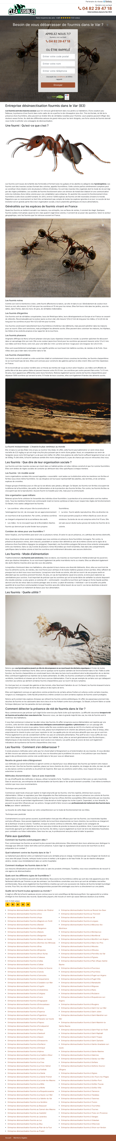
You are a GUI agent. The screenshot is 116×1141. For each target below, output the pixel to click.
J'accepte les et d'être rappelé (59, 78)
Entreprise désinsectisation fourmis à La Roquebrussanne (31, 1091)
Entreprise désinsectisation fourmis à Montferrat (80, 935)
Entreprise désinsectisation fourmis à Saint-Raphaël (82, 1033)
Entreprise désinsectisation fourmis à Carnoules (27, 975)
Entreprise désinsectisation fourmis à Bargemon (27, 928)
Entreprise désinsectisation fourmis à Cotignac (26, 993)
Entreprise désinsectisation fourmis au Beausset (27, 1106)
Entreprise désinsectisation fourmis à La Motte (26, 1088)
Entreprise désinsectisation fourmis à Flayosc (26, 1022)
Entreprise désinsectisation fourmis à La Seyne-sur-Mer (30, 1095)
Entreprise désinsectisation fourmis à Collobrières (28, 990)
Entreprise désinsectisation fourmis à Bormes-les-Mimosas (31, 943)
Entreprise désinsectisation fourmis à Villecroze (80, 1124)
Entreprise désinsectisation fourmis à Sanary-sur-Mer (82, 1059)
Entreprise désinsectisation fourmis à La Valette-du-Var (30, 1098)
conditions (61, 77)
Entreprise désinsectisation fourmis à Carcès (26, 972)
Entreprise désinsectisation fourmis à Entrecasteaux (29, 1004)
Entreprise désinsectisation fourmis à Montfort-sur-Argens (85, 939)
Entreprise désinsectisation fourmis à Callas (25, 961)
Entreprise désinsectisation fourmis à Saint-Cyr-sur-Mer (83, 1008)
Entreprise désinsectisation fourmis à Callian (26, 964)
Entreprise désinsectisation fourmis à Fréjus (25, 1030)
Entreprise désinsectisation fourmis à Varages (79, 1117)
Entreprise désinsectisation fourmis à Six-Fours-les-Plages (85, 1077)
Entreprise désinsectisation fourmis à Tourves (79, 1109)
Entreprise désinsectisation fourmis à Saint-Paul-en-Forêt (84, 1030)
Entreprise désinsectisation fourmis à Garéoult (26, 1033)
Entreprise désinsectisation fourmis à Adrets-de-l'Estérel (30, 910)
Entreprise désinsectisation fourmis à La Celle (26, 1059)
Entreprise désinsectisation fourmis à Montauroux (81, 932)
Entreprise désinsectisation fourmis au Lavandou (27, 1117)
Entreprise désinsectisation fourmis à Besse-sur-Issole (30, 939)
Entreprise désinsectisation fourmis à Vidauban (80, 1120)
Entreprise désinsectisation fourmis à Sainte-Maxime (82, 1051)
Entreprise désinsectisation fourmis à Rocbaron (80, 993)
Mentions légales (20, 1138)
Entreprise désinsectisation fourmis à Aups (25, 917)
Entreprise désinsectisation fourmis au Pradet (26, 1131)
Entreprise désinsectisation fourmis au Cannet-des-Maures (31, 1109)
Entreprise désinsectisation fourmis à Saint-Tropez (81, 1037)
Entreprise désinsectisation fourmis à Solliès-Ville (81, 1088)
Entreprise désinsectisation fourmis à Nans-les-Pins (82, 943)
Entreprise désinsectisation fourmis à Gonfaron (27, 1044)
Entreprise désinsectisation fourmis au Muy (25, 1124)
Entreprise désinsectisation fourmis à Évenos (26, 1008)
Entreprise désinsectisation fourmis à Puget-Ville (81, 979)
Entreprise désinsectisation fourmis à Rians (78, 990)
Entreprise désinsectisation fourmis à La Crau (26, 1062)
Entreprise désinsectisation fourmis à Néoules (79, 946)
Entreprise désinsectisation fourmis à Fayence (26, 1012)
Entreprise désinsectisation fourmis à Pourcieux (80, 968)
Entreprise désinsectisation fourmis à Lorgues (79, 921)
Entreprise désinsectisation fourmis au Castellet (27, 1113)
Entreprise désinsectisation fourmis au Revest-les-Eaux (83, 910)
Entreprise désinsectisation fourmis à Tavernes (80, 1098)
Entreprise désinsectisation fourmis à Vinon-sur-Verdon (83, 1127)
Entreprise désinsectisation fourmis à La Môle (26, 1084)
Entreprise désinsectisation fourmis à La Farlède (27, 1069)
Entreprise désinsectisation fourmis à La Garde (26, 1073)
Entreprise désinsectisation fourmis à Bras (25, 946)
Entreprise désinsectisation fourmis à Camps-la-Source (30, 968)
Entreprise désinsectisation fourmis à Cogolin (26, 986)
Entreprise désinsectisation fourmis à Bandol (26, 925)
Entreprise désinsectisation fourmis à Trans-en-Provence (84, 1113)
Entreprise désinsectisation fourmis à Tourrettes (80, 1106)
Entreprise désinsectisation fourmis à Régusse (80, 986)
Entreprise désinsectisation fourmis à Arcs (25, 914)
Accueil (8, 1138)
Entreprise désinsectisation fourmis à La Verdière (27, 1102)
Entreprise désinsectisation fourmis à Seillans (79, 1062)
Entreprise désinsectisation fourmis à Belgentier (27, 935)
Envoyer (58, 85)
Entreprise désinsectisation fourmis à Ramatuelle (81, 983)
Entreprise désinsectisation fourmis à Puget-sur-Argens (83, 975)
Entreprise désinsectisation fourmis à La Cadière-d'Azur (30, 1055)
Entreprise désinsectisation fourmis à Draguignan (27, 1001)
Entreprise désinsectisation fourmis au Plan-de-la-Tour (30, 1127)
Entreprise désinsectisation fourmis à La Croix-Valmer (29, 1066)
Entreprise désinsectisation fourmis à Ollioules (80, 950)
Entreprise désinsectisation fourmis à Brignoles (27, 950)
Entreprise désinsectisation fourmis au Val (78, 917)
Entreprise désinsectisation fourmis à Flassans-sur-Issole (31, 1019)
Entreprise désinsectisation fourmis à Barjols (26, 932)
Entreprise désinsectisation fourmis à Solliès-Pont (81, 1080)
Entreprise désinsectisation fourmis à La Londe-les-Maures (31, 1080)
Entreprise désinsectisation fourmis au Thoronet (80, 914)
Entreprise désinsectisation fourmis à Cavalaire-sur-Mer (30, 983)
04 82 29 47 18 (96, 8)
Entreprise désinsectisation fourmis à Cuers (25, 997)
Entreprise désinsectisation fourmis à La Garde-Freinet (30, 1077)
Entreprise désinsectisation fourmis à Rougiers (80, 1004)
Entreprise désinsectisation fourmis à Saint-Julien (81, 1012)
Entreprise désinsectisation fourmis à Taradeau (80, 1095)
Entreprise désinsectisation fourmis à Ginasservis (28, 1040)
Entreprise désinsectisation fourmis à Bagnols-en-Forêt (30, 921)
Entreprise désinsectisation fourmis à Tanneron (80, 1091)
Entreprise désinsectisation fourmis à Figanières (27, 1015)
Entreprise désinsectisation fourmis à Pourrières (80, 972)
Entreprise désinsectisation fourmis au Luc (25, 1120)
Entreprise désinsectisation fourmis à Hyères (26, 1051)
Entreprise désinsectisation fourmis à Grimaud (26, 1048)
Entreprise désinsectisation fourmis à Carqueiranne (28, 979)
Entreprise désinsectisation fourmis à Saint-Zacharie (82, 1040)
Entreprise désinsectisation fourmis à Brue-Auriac (28, 954)
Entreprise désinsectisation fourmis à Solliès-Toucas (82, 1084)
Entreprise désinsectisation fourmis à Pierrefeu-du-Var (83, 954)
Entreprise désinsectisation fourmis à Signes (79, 1073)
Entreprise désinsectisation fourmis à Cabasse (26, 957)
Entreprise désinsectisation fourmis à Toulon (79, 1102)
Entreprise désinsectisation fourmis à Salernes (80, 1055)
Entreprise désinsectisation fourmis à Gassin (26, 1037)
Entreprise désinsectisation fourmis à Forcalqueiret (28, 1026)
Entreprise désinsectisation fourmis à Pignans (79, 957)
